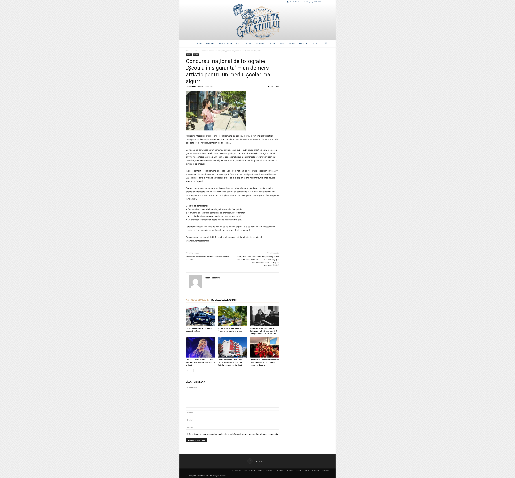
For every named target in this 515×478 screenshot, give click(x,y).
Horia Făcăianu (197, 86)
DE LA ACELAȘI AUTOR (223, 299)
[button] (326, 43)
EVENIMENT (210, 43)
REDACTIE (303, 43)
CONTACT (314, 43)
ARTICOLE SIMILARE (197, 299)
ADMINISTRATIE (225, 43)
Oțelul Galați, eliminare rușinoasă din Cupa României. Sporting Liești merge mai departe (264, 362)
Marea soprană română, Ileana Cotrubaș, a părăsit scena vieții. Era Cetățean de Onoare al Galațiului (264, 331)
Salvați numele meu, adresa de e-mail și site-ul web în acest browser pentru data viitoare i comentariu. (233, 434)
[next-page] (192, 370)
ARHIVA (292, 43)
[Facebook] (327, 2)
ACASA (199, 43)
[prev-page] (187, 370)
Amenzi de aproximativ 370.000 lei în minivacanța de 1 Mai (207, 258)
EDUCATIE (272, 43)
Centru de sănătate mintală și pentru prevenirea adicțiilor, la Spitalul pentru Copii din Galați (230, 362)
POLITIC (239, 43)
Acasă (188, 51)
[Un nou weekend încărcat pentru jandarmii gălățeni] (200, 316)
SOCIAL (249, 43)
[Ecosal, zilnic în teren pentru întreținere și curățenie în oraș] (232, 316)
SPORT (283, 43)
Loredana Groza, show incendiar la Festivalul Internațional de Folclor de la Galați (200, 362)
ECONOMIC (260, 43)
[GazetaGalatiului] (257, 22)
